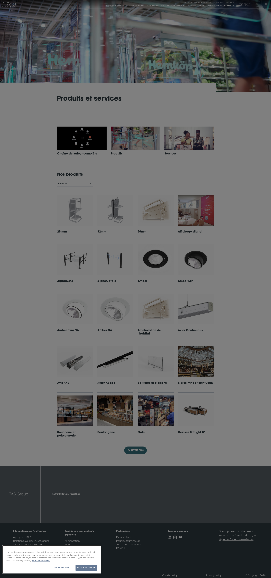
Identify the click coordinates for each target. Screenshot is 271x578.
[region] (51, 559)
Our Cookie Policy (41, 560)
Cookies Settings (61, 567)
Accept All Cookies (86, 568)
